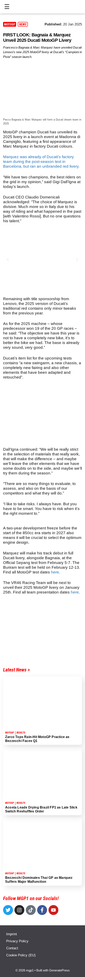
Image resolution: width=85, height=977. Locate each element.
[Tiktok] (31, 910)
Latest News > (16, 670)
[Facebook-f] (42, 910)
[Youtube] (53, 910)
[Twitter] (8, 910)
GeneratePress (59, 970)
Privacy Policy (17, 941)
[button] (7, 259)
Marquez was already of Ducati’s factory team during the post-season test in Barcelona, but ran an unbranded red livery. (41, 161)
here (55, 572)
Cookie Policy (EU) (21, 955)
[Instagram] (19, 910)
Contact (12, 948)
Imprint (11, 934)
